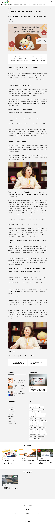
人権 (43, 416)
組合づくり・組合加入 (42, 434)
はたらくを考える (11, 407)
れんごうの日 (32, 407)
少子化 (35, 427)
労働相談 (31, 420)
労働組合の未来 (43, 420)
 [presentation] (52, 445)
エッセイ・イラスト (11, 404)
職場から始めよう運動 (12, 423)
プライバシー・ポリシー (35, 513)
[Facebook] (26, 509)
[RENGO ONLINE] (5, 1)
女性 (36, 425)
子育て (31, 427)
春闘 (37, 429)
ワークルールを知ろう (12, 414)
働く (36, 418)
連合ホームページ (18, 513)
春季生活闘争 (32, 429)
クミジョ (36, 409)
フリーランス (38, 411)
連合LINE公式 (26, 513)
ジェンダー (31, 411)
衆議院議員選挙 (41, 436)
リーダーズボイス (23, 395)
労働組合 (36, 420)
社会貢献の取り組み (11, 421)
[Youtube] (28, 509)
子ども (41, 425)
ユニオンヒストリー (11, 409)
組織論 (31, 436)
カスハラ (31, 409)
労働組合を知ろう (11, 416)
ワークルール (32, 416)
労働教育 (40, 418)
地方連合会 (31, 425)
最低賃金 (42, 429)
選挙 (39, 438)
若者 (35, 436)
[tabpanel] (38, 383)
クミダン (42, 409)
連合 (35, 438)
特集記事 (21, 382)
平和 (40, 427)
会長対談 (31, 418)
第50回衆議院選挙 (33, 434)
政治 (44, 427)
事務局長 (38, 416)
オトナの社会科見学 (40, 407)
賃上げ (31, 438)
